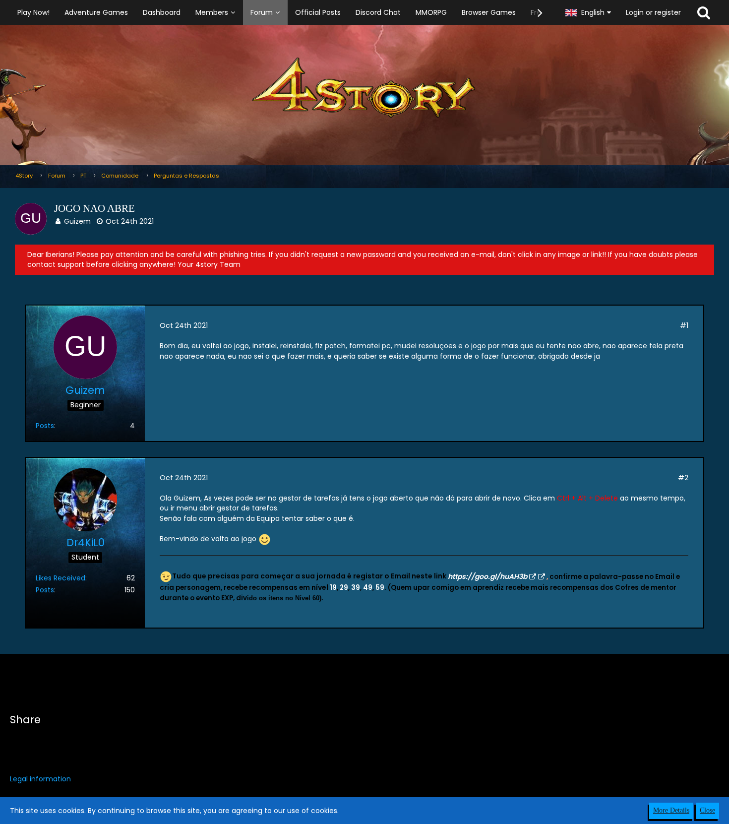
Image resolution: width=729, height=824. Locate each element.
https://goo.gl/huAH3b (487, 576)
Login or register (653, 12)
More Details (671, 810)
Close (707, 810)
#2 (683, 478)
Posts (45, 426)
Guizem (77, 221)
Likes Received (60, 578)
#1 (684, 325)
